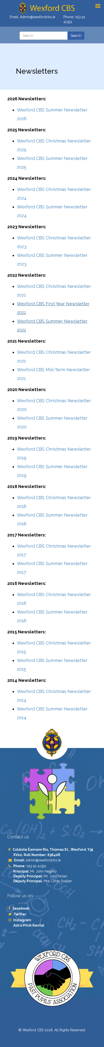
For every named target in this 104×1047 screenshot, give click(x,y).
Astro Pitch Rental (29, 925)
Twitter (19, 914)
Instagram (22, 920)
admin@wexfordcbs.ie (43, 860)
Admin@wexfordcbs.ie (37, 17)
